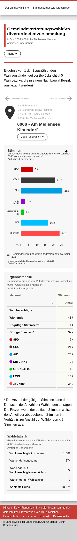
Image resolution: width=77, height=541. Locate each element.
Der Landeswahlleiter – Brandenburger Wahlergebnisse (37, 7)
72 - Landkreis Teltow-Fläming (35, 109)
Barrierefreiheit (61, 516)
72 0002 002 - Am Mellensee (34, 114)
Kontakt (44, 516)
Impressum (29, 516)
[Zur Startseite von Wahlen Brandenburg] (4, 7)
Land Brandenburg (28, 105)
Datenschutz (10, 516)
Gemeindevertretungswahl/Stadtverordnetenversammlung (38, 31)
